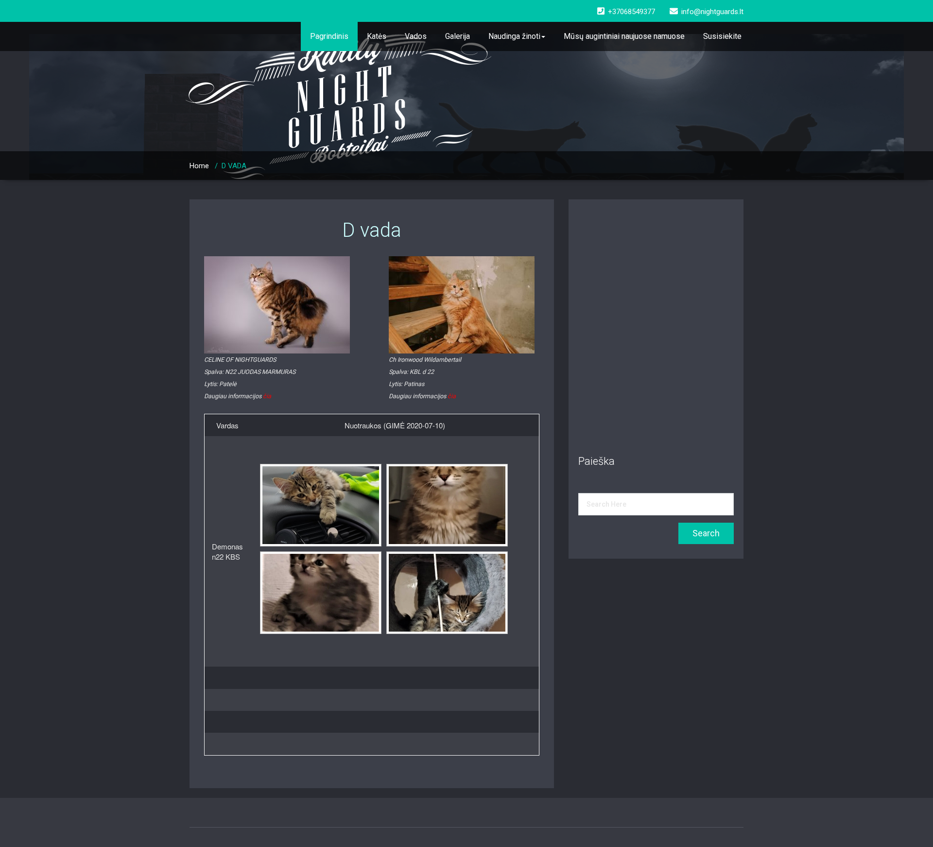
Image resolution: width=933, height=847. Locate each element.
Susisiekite (722, 36)
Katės (376, 36)
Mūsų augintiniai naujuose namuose (624, 36)
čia (267, 396)
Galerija (457, 36)
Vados (416, 36)
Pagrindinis (329, 36)
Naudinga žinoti (514, 36)
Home (199, 165)
